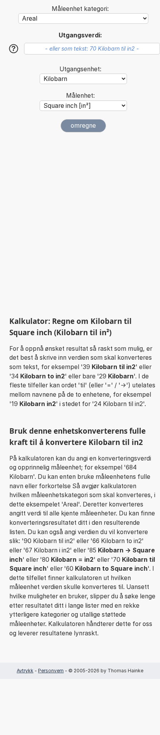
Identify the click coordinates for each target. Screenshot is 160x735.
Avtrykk (25, 670)
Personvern (51, 670)
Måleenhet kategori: (80, 8)
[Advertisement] (80, 224)
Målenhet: (80, 95)
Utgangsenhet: (80, 69)
